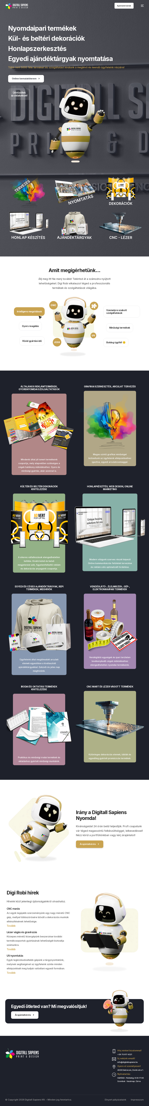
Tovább (11, 925)
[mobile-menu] (141, 5)
